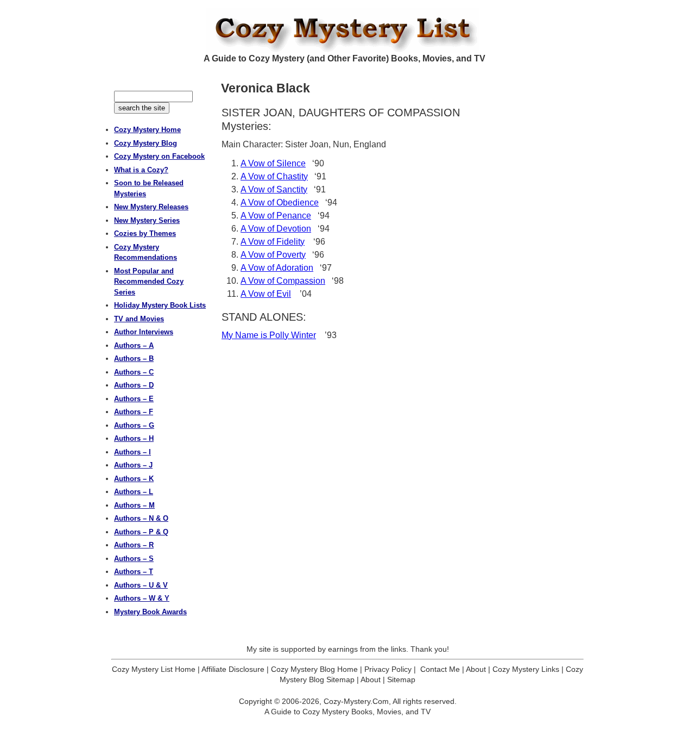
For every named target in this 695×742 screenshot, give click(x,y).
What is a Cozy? (141, 170)
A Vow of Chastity (274, 176)
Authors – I (132, 452)
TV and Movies (139, 319)
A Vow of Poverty (273, 254)
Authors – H (134, 438)
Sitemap (401, 679)
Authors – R (134, 545)
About (476, 669)
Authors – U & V (141, 585)
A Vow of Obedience (280, 202)
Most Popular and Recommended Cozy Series (149, 281)
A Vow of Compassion (283, 280)
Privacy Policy (388, 669)
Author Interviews (143, 332)
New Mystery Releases (151, 207)
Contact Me (440, 669)
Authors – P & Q (141, 532)
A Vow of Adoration (277, 267)
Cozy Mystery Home (147, 130)
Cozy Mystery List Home (153, 669)
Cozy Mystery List (347, 30)
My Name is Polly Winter (269, 335)
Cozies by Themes (145, 233)
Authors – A (134, 345)
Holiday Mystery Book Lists (160, 305)
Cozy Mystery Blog (145, 143)
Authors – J (133, 465)
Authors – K (134, 479)
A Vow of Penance (276, 215)
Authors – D (134, 385)
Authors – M (134, 505)
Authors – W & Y (141, 598)
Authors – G (134, 425)
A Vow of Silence (273, 163)
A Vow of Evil (266, 293)
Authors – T (133, 572)
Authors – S (134, 558)
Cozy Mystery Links (525, 669)
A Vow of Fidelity (273, 241)
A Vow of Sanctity (274, 189)
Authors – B (134, 358)
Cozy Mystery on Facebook (159, 156)
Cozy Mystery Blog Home (314, 669)
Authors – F (133, 412)
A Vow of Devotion (276, 228)
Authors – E (134, 399)
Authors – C (134, 372)
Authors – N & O (141, 518)
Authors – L (133, 492)
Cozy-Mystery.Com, (357, 701)
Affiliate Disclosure (232, 669)
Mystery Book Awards (150, 612)
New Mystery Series (147, 220)
